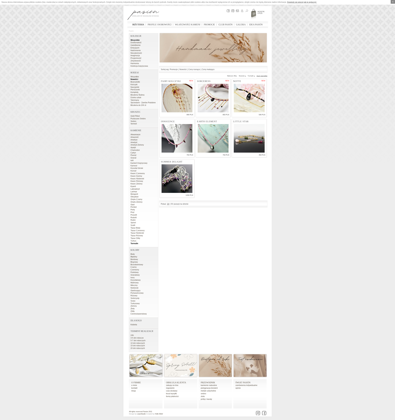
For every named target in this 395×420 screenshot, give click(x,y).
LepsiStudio (141, 414)
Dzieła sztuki (136, 97)
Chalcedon (135, 150)
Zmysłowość (136, 61)
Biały (133, 254)
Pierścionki (135, 90)
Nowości (134, 79)
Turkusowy (135, 303)
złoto (203, 396)
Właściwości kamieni (187, 24)
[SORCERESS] (213, 98)
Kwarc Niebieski (137, 179)
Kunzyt (133, 171)
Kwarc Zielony (136, 184)
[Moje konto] (241, 10)
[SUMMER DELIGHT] (177, 178)
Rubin (133, 220)
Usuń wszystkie (262, 76)
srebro (203, 394)
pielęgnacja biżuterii (209, 388)
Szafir (133, 225)
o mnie (134, 385)
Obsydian (135, 197)
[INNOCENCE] (177, 138)
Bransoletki (135, 82)
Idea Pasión (256, 24)
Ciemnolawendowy (139, 314)
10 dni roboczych (138, 343)
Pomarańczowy (137, 293)
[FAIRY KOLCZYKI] (177, 98)
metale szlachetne (208, 391)
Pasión (131, 31)
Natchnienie (136, 50)
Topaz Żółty (135, 238)
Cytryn (133, 153)
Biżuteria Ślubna (137, 95)
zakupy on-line (172, 385)
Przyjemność (136, 58)
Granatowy (135, 275)
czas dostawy (171, 391)
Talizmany (135, 100)
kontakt (134, 388)
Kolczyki (134, 84)
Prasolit (134, 215)
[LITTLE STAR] (249, 138)
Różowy (134, 296)
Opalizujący (135, 290)
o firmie (136, 382)
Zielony (134, 306)
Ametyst (134, 142)
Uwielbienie (136, 45)
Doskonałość (136, 43)
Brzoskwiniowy (137, 265)
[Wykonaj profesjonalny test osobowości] (250, 376)
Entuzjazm (135, 48)
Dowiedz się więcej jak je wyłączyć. (302, 2)
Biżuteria (138, 24)
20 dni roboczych (138, 348)
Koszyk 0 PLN (261, 12)
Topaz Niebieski (137, 233)
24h (132, 335)
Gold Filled (135, 116)
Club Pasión (225, 24)
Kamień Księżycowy (139, 163)
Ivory (133, 278)
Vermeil (134, 124)
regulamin (170, 388)
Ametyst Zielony (137, 145)
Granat (133, 158)
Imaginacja (135, 55)
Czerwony (135, 270)
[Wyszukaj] (246, 10)
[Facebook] (227, 10)
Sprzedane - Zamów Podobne (143, 103)
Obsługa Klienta (176, 382)
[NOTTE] (249, 98)
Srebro (133, 121)
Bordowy (134, 259)
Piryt (132, 212)
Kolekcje (136, 36)
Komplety (134, 92)
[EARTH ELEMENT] (213, 138)
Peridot (134, 207)
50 (172, 204)
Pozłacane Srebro (138, 119)
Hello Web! (159, 414)
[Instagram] (232, 10)
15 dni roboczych (138, 346)
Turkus (133, 241)
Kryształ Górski (137, 168)
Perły (133, 210)
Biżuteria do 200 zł (138, 105)
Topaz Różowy (137, 236)
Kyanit (133, 186)
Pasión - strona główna (143, 15)
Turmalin (134, 243)
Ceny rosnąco (194, 69)
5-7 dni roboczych (138, 340)
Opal (133, 205)
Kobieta (134, 325)
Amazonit (134, 137)
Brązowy (134, 262)
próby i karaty (206, 399)
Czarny (134, 267)
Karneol (134, 166)
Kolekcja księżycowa (139, 66)
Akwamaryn (135, 134)
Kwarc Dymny (136, 176)
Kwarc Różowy (137, 181)
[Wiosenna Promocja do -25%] (180, 376)
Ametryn (134, 140)
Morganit (134, 194)
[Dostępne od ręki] (215, 376)
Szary (133, 301)
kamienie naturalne (209, 385)
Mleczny (134, 285)
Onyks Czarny (136, 199)
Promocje (209, 24)
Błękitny (134, 257)
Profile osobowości (159, 24)
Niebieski (134, 288)
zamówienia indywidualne (246, 385)
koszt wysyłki (171, 394)
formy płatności (172, 396)
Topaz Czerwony (138, 230)
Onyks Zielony (136, 202)
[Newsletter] (236, 10)
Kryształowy (136, 280)
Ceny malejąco (208, 69)
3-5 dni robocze (137, 338)
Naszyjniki (135, 87)
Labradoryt (135, 189)
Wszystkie (135, 40)
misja (133, 391)
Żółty (133, 311)
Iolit (132, 160)
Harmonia (135, 63)
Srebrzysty (135, 298)
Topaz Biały (135, 228)
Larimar (134, 192)
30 (168, 204)
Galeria (241, 24)
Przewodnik (208, 382)
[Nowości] (146, 376)
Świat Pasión (242, 382)
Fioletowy (135, 272)
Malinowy (135, 283)
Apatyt (133, 147)
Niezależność (136, 53)
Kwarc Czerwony (138, 173)
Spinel (133, 223)
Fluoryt (133, 155)
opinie (238, 388)
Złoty (133, 309)
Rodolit (134, 217)
